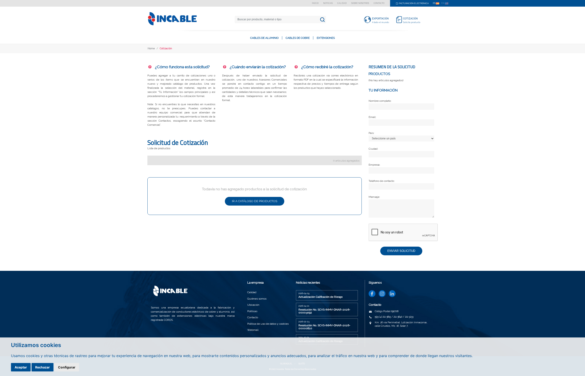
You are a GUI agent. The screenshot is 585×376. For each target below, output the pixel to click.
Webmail (252, 330)
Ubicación (253, 304)
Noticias (328, 3)
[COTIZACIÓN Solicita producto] (399, 19)
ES (434, 3)
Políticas (252, 311)
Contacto (379, 3)
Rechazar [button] (42, 367)
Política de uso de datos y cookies (268, 323)
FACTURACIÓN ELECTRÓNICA (413, 3)
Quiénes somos (256, 298)
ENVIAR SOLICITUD (401, 251)
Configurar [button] (66, 367)
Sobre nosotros (360, 3)
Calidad (342, 3)
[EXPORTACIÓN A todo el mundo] (367, 19)
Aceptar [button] (21, 367)
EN (443, 3)
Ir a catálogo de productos (254, 201)
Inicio (315, 3)
